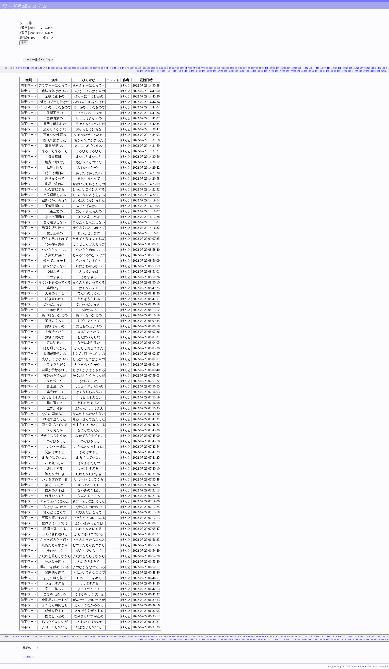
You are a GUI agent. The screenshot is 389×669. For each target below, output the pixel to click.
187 (327, 71)
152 (199, 71)
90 (236, 68)
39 (102, 68)
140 (156, 71)
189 (334, 71)
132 (379, 68)
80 (210, 68)
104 (277, 68)
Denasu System (359, 666)
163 (240, 71)
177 (291, 71)
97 (254, 68)
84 (220, 68)
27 (70, 68)
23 (60, 68)
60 (157, 68)
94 (247, 68)
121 (339, 68)
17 (44, 68)
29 (75, 68)
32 (83, 68)
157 (218, 71)
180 (302, 71)
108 (292, 68)
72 (189, 68)
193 (349, 71)
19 (49, 68)
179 (298, 71)
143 (167, 71)
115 (317, 68)
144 (170, 71)
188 (331, 71)
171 (269, 71)
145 (174, 71)
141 (159, 71)
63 (165, 68)
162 (236, 71)
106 (284, 68)
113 (310, 68)
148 (185, 71)
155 (210, 71)
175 (283, 71)
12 (31, 68)
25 (65, 68)
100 (262, 68)
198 (367, 71)
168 (258, 71)
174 (280, 71)
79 (207, 68)
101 (266, 68)
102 (270, 68)
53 (139, 68)
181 (305, 71)
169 (261, 71)
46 (120, 68)
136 (141, 71)
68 (178, 68)
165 (247, 71)
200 (374, 71)
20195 (34, 648)
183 (312, 71)
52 (136, 68)
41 (107, 68)
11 (28, 68)
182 (309, 71)
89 (233, 68)
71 (186, 68)
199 (371, 71)
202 (382, 71)
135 (137, 71)
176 (287, 71)
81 (212, 68)
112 (306, 68)
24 (62, 68)
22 (57, 68)
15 (38, 68)
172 (272, 71)
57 (149, 68)
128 (365, 68)
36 (94, 68)
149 (188, 71)
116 (321, 68)
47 (123, 68)
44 (115, 68)
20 (52, 68)
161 (232, 71)
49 (128, 68)
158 (221, 71)
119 (332, 68)
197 (363, 71)
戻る (29, 657)
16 (41, 68)
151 (196, 71)
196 (360, 71)
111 (303, 68)
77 (202, 68)
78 (204, 68)
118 (328, 68)
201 (378, 71)
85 (223, 68)
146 (178, 71)
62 (162, 68)
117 (324, 68)
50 (131, 68)
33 (86, 68)
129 (368, 68)
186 (323, 71)
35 (91, 68)
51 (133, 68)
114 (313, 68)
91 (239, 68)
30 (78, 68)
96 (252, 68)
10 (25, 68)
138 (148, 71)
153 (203, 71)
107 (288, 68)
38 (99, 68)
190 (338, 71)
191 (342, 71)
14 (36, 68)
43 (112, 68)
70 (183, 68)
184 (316, 71)
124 (350, 68)
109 (295, 68)
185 (320, 71)
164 (243, 71)
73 (191, 68)
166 (250, 71)
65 (170, 68)
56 (146, 68)
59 (154, 68)
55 (144, 68)
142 (163, 71)
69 (181, 68)
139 (152, 71)
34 (89, 68)
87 (228, 68)
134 (386, 68)
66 (173, 68)
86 (225, 68)
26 (67, 68)
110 (299, 68)
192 (345, 71)
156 (214, 71)
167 (254, 71)
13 (33, 68)
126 (357, 68)
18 (46, 68)
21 (54, 68)
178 (294, 71)
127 (361, 68)
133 (383, 68)
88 (231, 68)
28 (73, 68)
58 (152, 68)
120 (335, 68)
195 (356, 71)
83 (218, 68)
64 (168, 68)
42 (110, 68)
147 (181, 71)
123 (346, 68)
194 (353, 71)
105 (281, 68)
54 (141, 68)
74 (194, 68)
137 (145, 71)
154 (207, 71)
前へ (7, 68)
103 (273, 68)
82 (215, 68)
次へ (386, 71)
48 (125, 68)
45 (117, 68)
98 (257, 68)
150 (192, 71)
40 (104, 68)
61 (160, 68)
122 (343, 68)
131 (375, 68)
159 (225, 71)
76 (199, 68)
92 (241, 68)
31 (81, 68)
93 (244, 68)
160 (229, 71)
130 (372, 68)
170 (265, 71)
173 (276, 71)
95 (249, 68)
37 (96, 68)
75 (197, 68)
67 (175, 68)
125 (354, 68)
